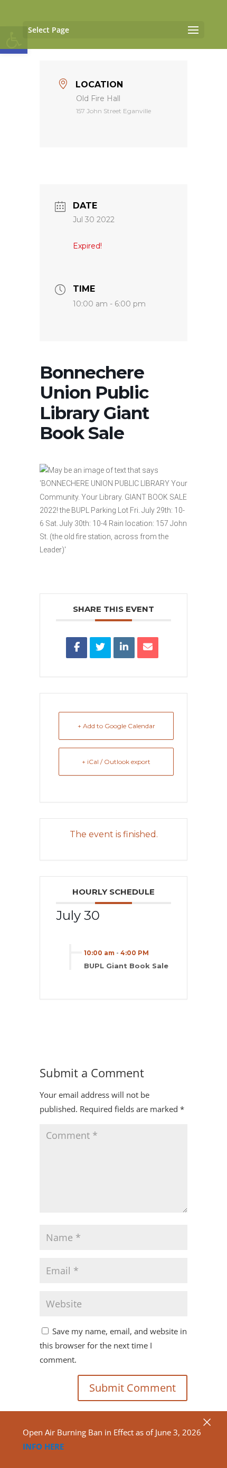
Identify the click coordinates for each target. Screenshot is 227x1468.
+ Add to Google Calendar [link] (116, 726)
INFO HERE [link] (43, 1446)
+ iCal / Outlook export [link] (116, 762)
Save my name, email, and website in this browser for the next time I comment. (113, 1345)
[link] (76, 647)
